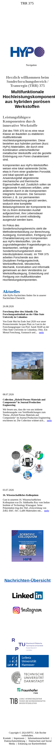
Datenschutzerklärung (14, 741)
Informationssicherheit (38, 738)
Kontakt (7, 738)
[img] (27, 21)
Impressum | (21, 738)
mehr (41, 332)
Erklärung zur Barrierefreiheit (32, 743)
